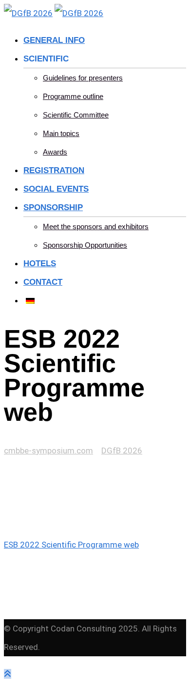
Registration (53, 170)
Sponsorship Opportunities (85, 245)
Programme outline (73, 96)
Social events (56, 189)
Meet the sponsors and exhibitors (96, 226)
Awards (55, 152)
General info (54, 40)
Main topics (61, 133)
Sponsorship (53, 207)
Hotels (39, 263)
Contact (42, 282)
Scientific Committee (76, 115)
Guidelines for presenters (83, 78)
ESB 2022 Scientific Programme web (71, 545)
